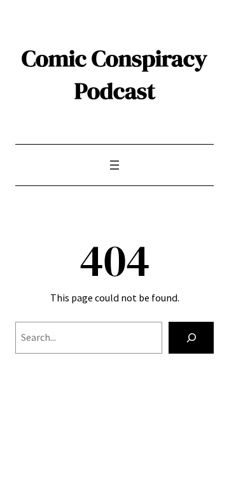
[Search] (191, 337)
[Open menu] (114, 165)
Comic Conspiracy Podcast (114, 74)
